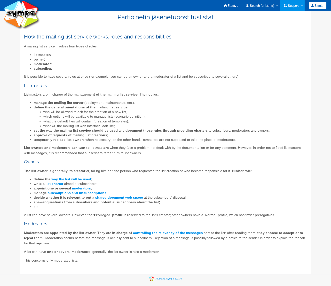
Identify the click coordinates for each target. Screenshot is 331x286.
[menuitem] (231, 5)
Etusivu (232, 5)
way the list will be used (71, 179)
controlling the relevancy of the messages (168, 233)
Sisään (319, 5)
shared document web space (119, 197)
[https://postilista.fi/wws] (22, 14)
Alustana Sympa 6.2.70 (169, 278)
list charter (54, 184)
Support (293, 5)
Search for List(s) (261, 5)
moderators (81, 188)
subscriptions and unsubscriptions (77, 193)
